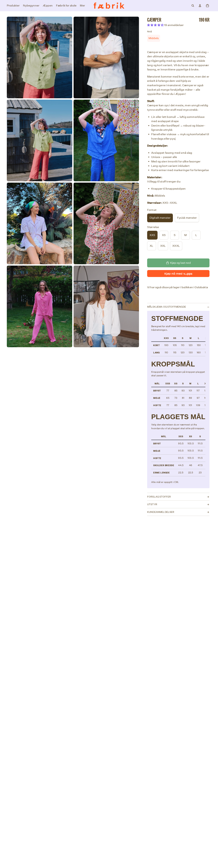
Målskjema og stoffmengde (166, 306)
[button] (155, 25)
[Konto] (200, 5)
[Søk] (193, 5)
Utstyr (152, 504)
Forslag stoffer (159, 496)
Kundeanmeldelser (160, 512)
